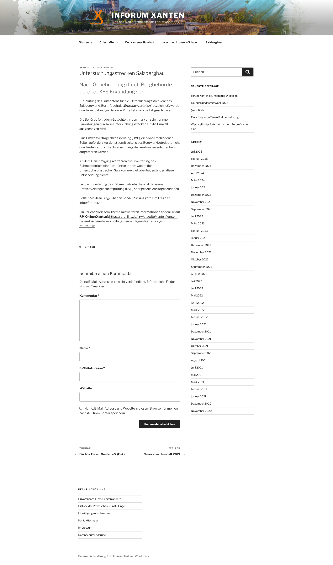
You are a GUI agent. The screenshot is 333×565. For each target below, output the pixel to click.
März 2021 (197, 382)
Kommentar (89, 295)
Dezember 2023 (201, 194)
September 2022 (201, 266)
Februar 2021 (199, 389)
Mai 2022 (197, 295)
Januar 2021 (198, 396)
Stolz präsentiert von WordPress (129, 556)
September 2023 (201, 209)
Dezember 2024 (201, 165)
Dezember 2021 (201, 331)
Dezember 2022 (201, 245)
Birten (90, 247)
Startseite (85, 42)
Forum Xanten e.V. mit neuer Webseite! (214, 95)
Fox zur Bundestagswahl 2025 (209, 102)
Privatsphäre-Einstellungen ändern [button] (99, 498)
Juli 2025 (196, 151)
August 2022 (199, 273)
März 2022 (197, 309)
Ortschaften (107, 42)
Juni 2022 (197, 288)
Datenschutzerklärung (92, 534)
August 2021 (199, 360)
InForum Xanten (148, 15)
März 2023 (198, 223)
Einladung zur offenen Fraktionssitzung (215, 117)
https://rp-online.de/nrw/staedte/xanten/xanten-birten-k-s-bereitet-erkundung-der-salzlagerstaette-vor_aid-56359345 (128, 221)
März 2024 (198, 180)
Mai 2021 (197, 374)
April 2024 (197, 173)
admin (108, 67)
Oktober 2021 (199, 346)
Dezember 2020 (201, 403)
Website (85, 388)
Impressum (85, 527)
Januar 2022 (198, 324)
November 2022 (201, 252)
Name (84, 348)
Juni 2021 (197, 367)
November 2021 (201, 338)
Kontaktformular (88, 520)
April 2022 (197, 302)
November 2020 (201, 410)
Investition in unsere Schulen (180, 42)
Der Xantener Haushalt (139, 42)
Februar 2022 (199, 317)
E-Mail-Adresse (92, 368)
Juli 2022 (196, 281)
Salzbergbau (214, 42)
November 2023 (201, 201)
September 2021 (201, 353)
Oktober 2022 (199, 259)
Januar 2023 (199, 237)
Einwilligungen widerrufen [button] (94, 513)
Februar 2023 (199, 230)
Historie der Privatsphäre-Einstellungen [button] (102, 506)
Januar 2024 (199, 187)
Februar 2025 (199, 158)
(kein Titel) (197, 110)
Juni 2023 (197, 216)
